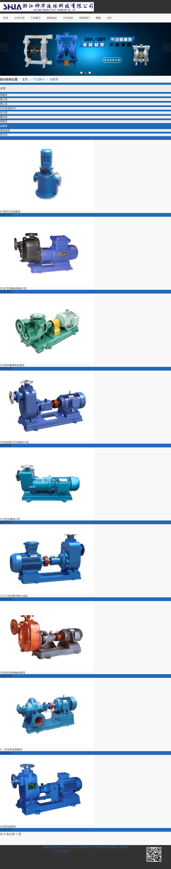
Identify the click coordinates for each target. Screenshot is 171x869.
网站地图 (72, 855)
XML (81, 855)
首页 (25, 79)
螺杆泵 (104, 847)
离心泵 (66, 847)
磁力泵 (56, 847)
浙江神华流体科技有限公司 (47, 855)
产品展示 (39, 79)
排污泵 (95, 847)
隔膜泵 (114, 847)
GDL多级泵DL (80, 847)
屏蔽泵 (47, 847)
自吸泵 (54, 79)
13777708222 (61, 851)
